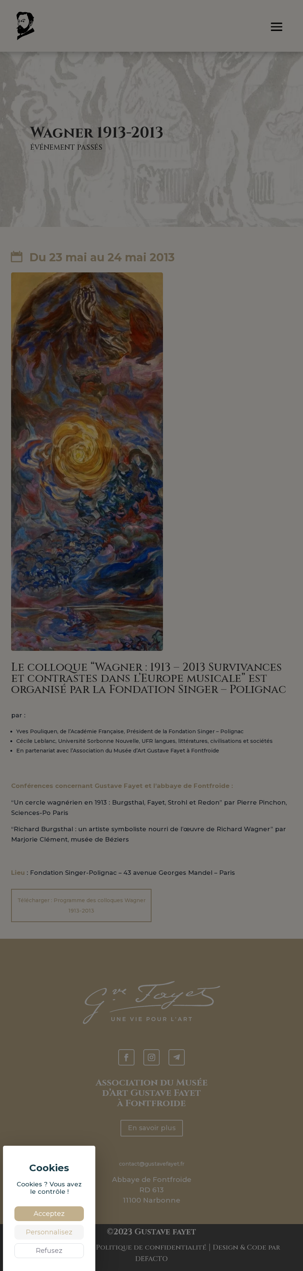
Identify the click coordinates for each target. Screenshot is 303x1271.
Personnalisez (49, 1232)
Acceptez (49, 1214)
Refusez (49, 1251)
